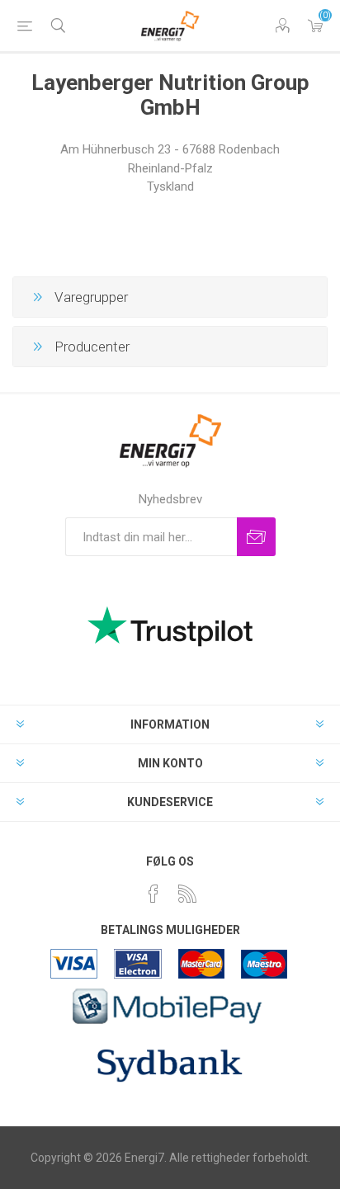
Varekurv (315, 25)
